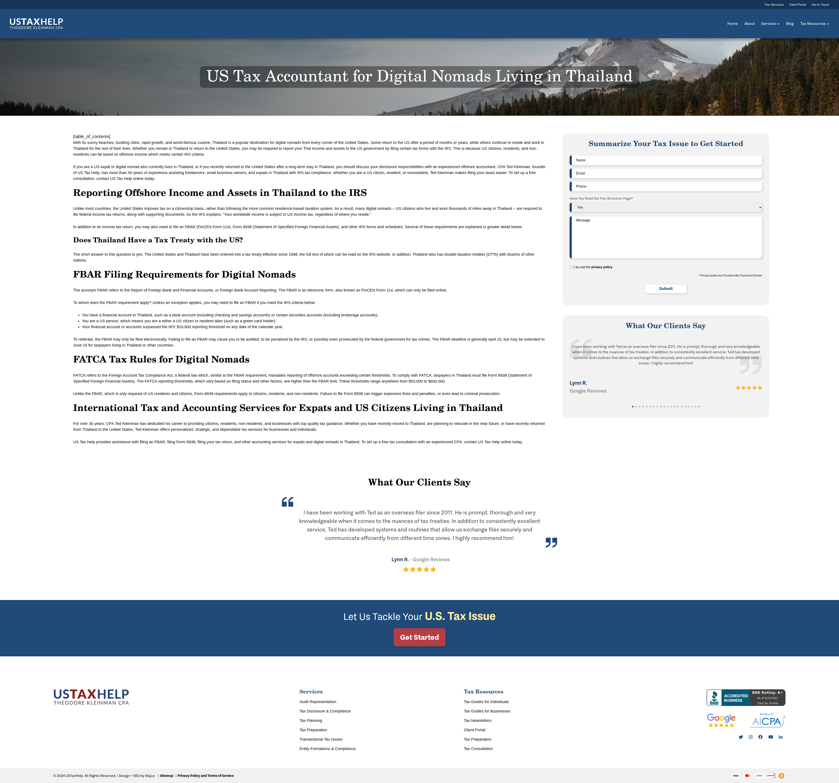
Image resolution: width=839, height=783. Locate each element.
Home (732, 23)
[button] (633, 406)
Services (769, 23)
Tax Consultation (478, 749)
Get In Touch (820, 4)
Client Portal (797, 4)
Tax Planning (311, 720)
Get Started (419, 637)
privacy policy (601, 267)
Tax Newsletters (478, 720)
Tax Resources (813, 23)
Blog (790, 23)
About (749, 23)
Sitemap (166, 776)
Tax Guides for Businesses (487, 711)
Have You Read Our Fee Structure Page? (601, 198)
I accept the (593, 267)
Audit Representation (318, 702)
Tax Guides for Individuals (486, 702)
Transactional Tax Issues (321, 739)
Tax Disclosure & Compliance (325, 711)
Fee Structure (774, 4)
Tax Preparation (313, 730)
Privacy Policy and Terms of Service (206, 776)
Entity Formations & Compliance (328, 749)
